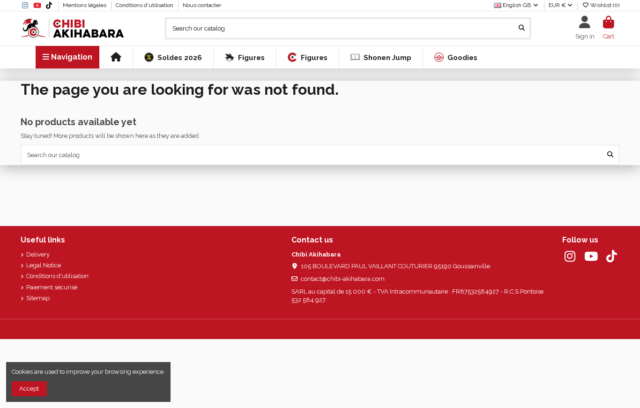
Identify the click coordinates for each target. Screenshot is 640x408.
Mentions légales (85, 5)
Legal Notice (43, 265)
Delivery (38, 254)
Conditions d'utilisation (145, 5)
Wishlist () (604, 5)
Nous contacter (202, 5)
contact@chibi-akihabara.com (343, 278)
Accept (29, 388)
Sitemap (38, 298)
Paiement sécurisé (51, 287)
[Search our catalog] (522, 28)
